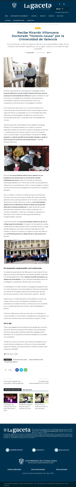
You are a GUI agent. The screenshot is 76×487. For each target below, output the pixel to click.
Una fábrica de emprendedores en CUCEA (39, 382)
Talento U (10, 24)
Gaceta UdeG (30, 52)
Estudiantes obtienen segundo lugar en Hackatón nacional (25, 406)
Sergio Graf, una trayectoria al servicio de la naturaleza (41, 406)
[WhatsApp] (25, 370)
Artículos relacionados (12, 390)
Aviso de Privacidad (38, 469)
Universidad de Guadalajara (29, 91)
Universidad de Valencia (11, 362)
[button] (60, 9)
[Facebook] (59, 4)
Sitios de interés (61, 469)
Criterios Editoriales (14, 469)
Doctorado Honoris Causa (20, 359)
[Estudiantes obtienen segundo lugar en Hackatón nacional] (26, 398)
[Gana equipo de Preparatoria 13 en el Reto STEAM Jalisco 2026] (10, 398)
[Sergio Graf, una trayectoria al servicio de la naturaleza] (42, 398)
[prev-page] (5, 414)
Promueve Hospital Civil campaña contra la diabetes (13, 382)
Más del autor (27, 390)
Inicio (5, 24)
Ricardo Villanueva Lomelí (36, 359)
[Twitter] (64, 4)
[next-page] (8, 414)
